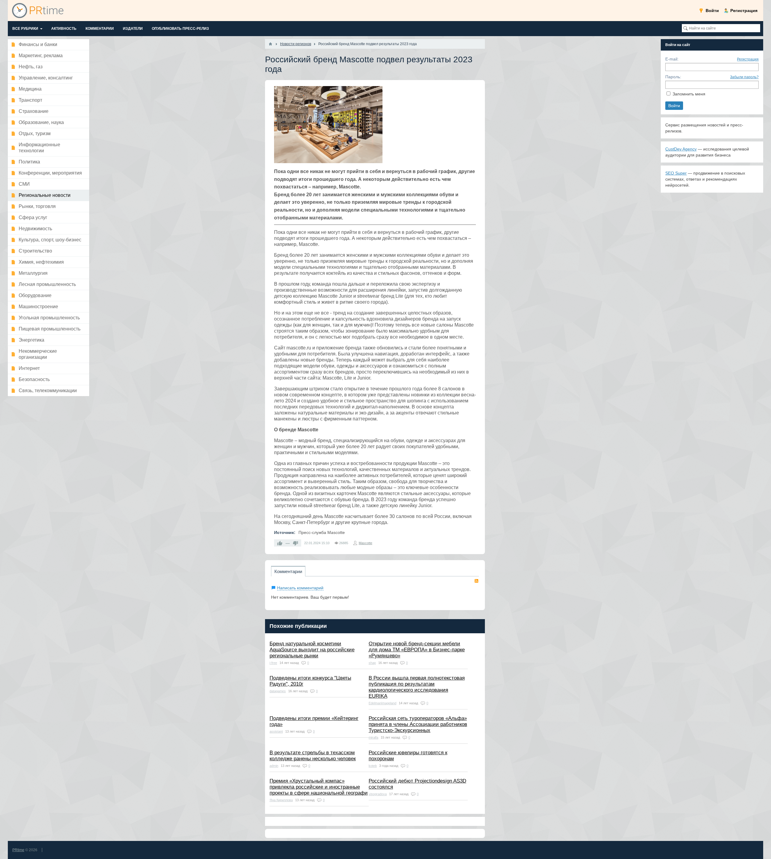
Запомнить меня (689, 93)
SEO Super (676, 173)
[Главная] (270, 44)
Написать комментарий (300, 587)
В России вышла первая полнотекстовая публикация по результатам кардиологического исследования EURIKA (417, 687)
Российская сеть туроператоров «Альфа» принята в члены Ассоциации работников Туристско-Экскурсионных (418, 724)
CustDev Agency (681, 149)
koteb (373, 766)
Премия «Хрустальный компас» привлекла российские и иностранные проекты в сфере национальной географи (319, 787)
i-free (273, 663)
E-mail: (672, 59)
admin (274, 766)
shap (372, 663)
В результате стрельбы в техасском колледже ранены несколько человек (313, 755)
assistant (276, 731)
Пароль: (673, 76)
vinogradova (378, 794)
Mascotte (365, 543)
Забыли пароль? (744, 77)
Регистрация (748, 59)
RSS (476, 580)
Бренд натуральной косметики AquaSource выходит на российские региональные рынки (312, 650)
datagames (278, 691)
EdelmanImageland (382, 703)
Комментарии (288, 571)
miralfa (373, 737)
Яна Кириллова (281, 800)
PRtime (18, 850)
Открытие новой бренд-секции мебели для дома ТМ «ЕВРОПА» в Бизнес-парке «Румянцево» (417, 650)
